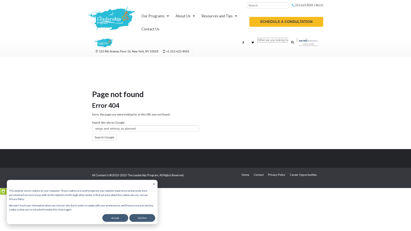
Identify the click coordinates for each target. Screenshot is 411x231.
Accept (115, 217)
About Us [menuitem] (183, 16)
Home (245, 174)
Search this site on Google (108, 122)
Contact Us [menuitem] (150, 29)
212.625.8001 (304, 5)
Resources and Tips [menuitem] (217, 16)
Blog (319, 5)
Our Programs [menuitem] (153, 16)
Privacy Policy (276, 174)
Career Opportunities (303, 174)
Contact (259, 174)
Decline (142, 217)
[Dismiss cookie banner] (154, 184)
